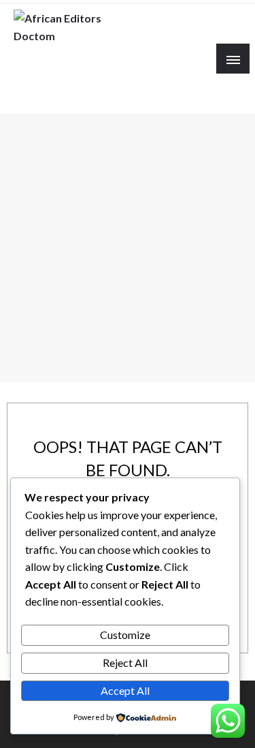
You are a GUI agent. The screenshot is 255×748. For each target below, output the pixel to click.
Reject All (125, 662)
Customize (125, 634)
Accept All (125, 690)
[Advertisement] (127, 247)
